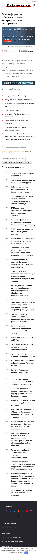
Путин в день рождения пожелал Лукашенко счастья (23, 355)
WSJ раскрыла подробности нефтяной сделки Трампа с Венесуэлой (22, 363)
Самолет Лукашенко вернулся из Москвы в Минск (20, 372)
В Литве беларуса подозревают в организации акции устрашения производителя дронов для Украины (23, 276)
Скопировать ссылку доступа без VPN (17, 162)
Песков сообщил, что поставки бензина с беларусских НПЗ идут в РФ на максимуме (22, 263)
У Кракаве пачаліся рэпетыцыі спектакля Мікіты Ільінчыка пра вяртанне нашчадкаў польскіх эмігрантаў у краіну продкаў (23, 305)
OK (26, 552)
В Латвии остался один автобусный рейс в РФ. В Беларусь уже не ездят (21, 189)
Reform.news (8, 51)
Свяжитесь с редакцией (16, 147)
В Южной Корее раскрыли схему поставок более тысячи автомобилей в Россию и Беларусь (22, 200)
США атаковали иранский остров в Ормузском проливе (22, 231)
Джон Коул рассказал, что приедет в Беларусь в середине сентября (22, 347)
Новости (8, 41)
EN (35, 1)
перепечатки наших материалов (13, 541)
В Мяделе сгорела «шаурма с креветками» (22, 174)
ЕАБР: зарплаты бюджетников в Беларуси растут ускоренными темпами (21, 211)
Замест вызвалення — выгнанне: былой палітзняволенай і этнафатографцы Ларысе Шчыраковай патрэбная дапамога (21, 439)
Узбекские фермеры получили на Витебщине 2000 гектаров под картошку (23, 222)
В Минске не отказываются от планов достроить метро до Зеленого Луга (22, 241)
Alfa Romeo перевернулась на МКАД (22, 339)
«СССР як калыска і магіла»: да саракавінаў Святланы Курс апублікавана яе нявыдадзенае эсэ (23, 425)
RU (33, 1)
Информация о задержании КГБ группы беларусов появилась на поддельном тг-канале (22, 413)
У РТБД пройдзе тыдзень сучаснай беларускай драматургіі (21, 492)
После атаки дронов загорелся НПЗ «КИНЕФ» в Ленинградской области (22, 381)
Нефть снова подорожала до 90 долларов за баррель (23, 181)
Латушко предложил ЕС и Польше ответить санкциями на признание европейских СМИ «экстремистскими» (23, 465)
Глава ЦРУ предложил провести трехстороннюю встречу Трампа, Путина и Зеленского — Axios (21, 392)
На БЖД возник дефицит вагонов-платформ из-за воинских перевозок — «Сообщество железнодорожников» (21, 290)
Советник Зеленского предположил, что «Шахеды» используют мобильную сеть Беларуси (22, 251)
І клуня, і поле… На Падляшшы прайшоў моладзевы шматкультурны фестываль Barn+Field (22, 317)
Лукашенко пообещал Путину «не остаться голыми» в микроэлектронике (20, 453)
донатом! (28, 152)
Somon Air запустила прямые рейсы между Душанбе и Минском (23, 402)
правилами (17, 537)
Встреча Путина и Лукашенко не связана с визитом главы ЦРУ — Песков (21, 329)
